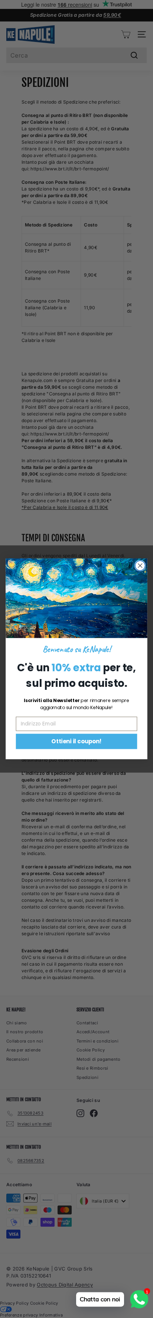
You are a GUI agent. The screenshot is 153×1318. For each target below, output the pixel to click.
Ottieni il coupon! (76, 742)
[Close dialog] (140, 566)
